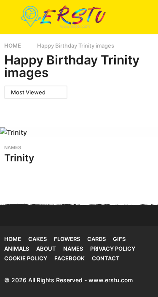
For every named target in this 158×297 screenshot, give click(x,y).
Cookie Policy (25, 258)
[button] (9, 16)
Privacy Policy (112, 248)
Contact (106, 258)
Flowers (67, 238)
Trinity (19, 158)
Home (12, 238)
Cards (96, 238)
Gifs (119, 238)
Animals (16, 248)
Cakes (37, 238)
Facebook (69, 258)
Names (12, 147)
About (46, 248)
